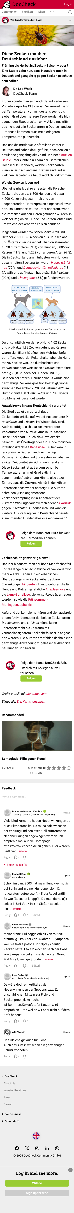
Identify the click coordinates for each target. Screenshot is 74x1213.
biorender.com (36, 693)
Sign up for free (37, 1193)
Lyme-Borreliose (18, 594)
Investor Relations (15, 1090)
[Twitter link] (27, 1148)
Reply (7, 857)
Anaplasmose (55, 589)
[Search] (69, 12)
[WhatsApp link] (57, 1148)
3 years (66, 813)
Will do (37, 1183)
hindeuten (29, 584)
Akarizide (65, 503)
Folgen (31, 543)
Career (8, 1104)
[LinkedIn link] (47, 1148)
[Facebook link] (17, 1148)
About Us (9, 1083)
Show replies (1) (16, 864)
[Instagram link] (37, 1148)
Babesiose (37, 447)
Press (7, 1097)
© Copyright (7, 768)
